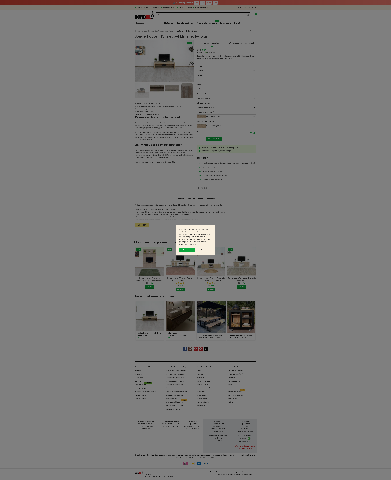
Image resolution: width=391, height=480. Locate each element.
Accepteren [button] (187, 250)
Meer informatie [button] (190, 244)
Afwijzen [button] (204, 250)
